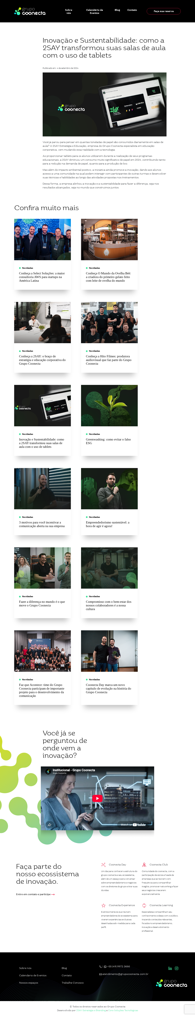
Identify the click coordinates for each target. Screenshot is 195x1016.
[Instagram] (176, 968)
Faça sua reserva (164, 11)
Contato (132, 10)
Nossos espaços (28, 982)
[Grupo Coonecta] (29, 11)
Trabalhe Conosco (73, 982)
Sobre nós (68, 11)
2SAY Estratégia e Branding (91, 1010)
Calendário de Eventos (94, 11)
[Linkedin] (170, 968)
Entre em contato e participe (33, 894)
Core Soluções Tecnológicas (123, 1010)
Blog (117, 10)
